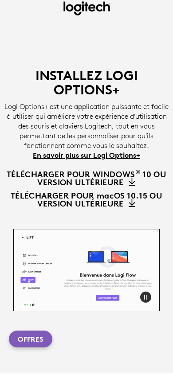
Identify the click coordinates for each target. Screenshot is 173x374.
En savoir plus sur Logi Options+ (86, 155)
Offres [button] (30, 339)
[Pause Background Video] (145, 297)
